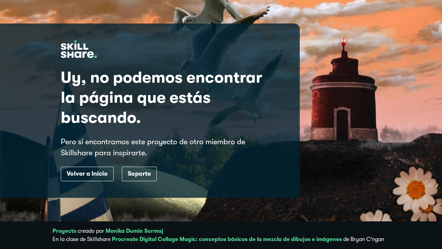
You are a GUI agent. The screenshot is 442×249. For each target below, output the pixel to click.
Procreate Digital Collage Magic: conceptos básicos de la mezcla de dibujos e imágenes (227, 239)
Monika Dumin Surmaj (134, 231)
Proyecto (64, 231)
